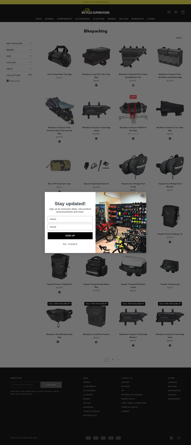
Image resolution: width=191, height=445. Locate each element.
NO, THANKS (70, 244)
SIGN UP (70, 236)
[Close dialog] (143, 195)
